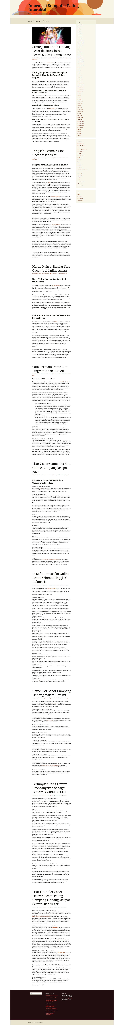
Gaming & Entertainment (82, 149)
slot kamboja (55, 927)
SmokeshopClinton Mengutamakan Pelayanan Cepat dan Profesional (51, 1005)
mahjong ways (80, 163)
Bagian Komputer (81, 143)
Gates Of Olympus (81, 151)
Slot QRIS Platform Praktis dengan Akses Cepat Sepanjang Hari (51, 1013)
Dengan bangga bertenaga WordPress (35, 1022)
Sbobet (79, 165)
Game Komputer (81, 147)
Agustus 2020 (80, 127)
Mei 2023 (79, 97)
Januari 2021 (80, 119)
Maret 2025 (80, 53)
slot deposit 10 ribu (60, 940)
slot (66, 158)
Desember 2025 (81, 41)
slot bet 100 (80, 173)
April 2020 (79, 133)
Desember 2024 (81, 59)
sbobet (63, 158)
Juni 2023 (79, 95)
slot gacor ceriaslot (55, 196)
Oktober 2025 (80, 45)
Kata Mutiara (80, 157)
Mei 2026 (79, 31)
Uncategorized (46, 158)
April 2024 (79, 75)
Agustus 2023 (80, 91)
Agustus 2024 (80, 67)
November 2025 (81, 43)
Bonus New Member (81, 145)
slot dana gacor (61, 952)
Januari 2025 (80, 57)
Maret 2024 (80, 77)
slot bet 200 (80, 175)
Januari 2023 (80, 103)
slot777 (79, 177)
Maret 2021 (80, 115)
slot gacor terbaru (56, 285)
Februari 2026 (80, 37)
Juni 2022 (79, 105)
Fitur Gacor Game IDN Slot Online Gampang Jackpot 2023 (51, 468)
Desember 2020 (81, 121)
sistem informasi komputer (83, 169)
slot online (69, 373)
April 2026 (79, 33)
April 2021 (79, 113)
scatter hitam (80, 167)
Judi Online (44, 58)
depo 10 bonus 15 (53, 811)
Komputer (79, 159)
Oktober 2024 (80, 63)
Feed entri (80, 196)
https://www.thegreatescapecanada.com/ (50, 765)
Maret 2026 (80, 35)
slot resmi (49, 62)
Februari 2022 (80, 109)
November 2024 (81, 61)
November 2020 (81, 123)
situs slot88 (53, 703)
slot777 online (48, 527)
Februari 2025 (80, 55)
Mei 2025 (79, 49)
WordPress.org (80, 200)
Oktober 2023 (80, 87)
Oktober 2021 (80, 111)
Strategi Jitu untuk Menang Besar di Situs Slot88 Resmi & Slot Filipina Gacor (51, 51)
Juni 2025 (79, 47)
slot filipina (62, 58)
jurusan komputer (81, 155)
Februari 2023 (80, 101)
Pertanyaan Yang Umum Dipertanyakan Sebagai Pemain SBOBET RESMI (49, 788)
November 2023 (81, 85)
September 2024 (81, 65)
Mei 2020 (79, 131)
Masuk (79, 194)
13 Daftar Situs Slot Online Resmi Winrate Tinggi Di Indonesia (50, 578)
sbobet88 (50, 800)
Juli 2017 (79, 135)
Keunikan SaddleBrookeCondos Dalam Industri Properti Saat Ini (51, 1000)
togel (36, 159)
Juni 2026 (79, 29)
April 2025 (79, 51)
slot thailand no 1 (64, 381)
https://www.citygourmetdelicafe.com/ (41, 916)
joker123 (70, 998)
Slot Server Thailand (51, 588)
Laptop (79, 161)
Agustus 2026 (80, 24)
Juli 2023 (79, 93)
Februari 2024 (80, 79)
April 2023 (79, 99)
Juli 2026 (79, 27)
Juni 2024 (79, 71)
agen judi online (52, 58)
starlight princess (81, 181)
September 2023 (81, 89)
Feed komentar (80, 198)
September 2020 (81, 125)
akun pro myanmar (41, 680)
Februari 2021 (80, 117)
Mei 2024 (79, 73)
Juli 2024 (79, 69)
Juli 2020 (79, 129)
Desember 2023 (81, 83)
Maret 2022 (80, 107)
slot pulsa (45, 610)
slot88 (36, 59)
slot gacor (67, 58)
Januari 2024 (80, 81)
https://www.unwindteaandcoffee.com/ (51, 559)
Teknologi (79, 183)
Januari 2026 (80, 39)
